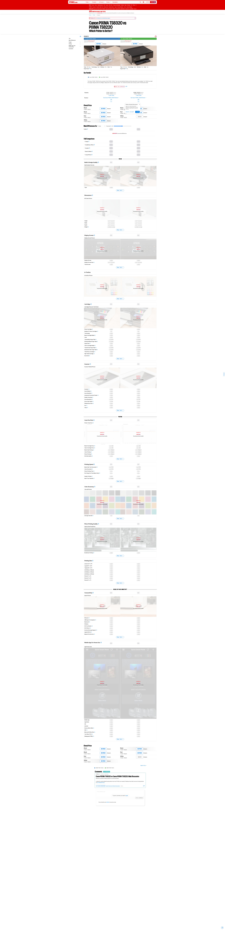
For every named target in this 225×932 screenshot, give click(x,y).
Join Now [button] (102, 176)
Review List (106, 7)
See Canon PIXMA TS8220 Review (138, 97)
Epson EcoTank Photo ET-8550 (99, 8)
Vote (125, 7)
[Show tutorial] (222, 927)
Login (147, 2)
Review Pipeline (120, 7)
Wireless (128, 5)
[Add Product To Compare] (156, 36)
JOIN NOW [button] (114, 133)
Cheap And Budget (116, 5)
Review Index (111, 7)
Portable (122, 5)
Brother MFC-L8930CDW (120, 8)
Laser (107, 5)
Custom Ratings (129, 7)
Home (93, 5)
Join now (153, 2)
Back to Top (143, 765)
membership (99, 12)
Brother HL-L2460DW (129, 8)
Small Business (100, 5)
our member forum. (101, 782)
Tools (90, 7)
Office (134, 5)
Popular (91, 8)
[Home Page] (73, 2)
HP (131, 5)
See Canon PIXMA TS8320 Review (110, 97)
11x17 (104, 5)
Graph (115, 7)
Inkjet (126, 5)
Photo (96, 5)
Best (90, 5)
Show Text (119, 190)
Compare (94, 7)
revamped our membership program (103, 18)
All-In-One (110, 5)
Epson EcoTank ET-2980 (110, 8)
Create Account (130, 111)
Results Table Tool (99, 7)
